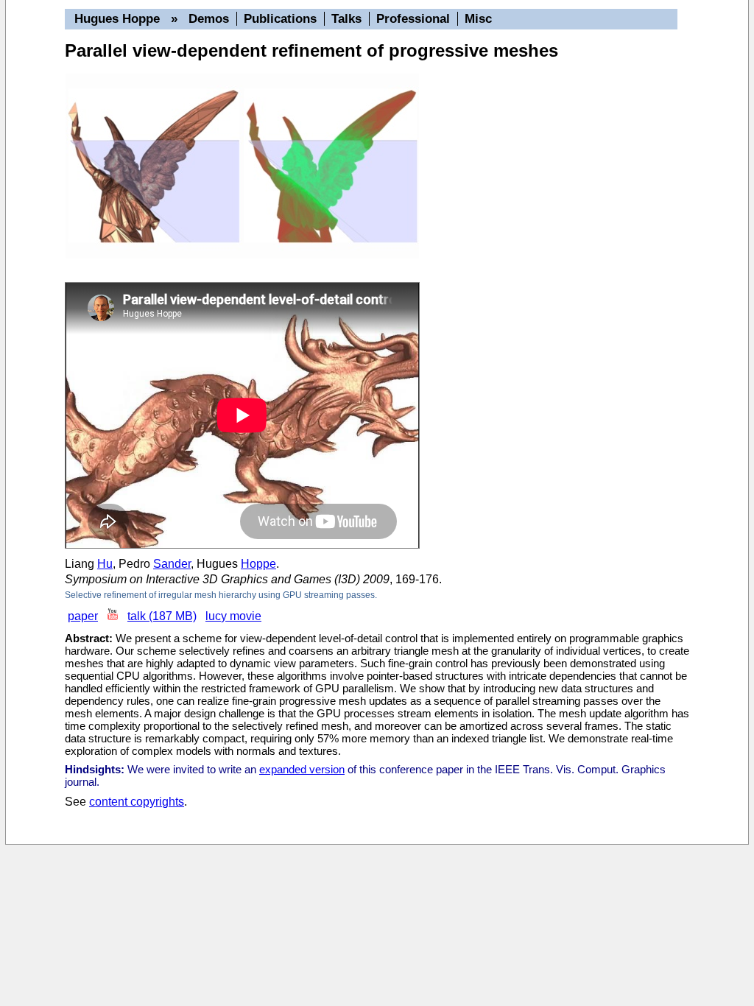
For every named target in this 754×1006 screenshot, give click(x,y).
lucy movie (233, 616)
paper (83, 616)
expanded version (302, 769)
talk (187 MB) (162, 616)
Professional (413, 19)
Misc (478, 19)
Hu (105, 563)
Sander (172, 563)
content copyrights (136, 801)
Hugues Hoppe (117, 19)
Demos (208, 19)
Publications (280, 19)
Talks (346, 19)
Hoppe (258, 563)
